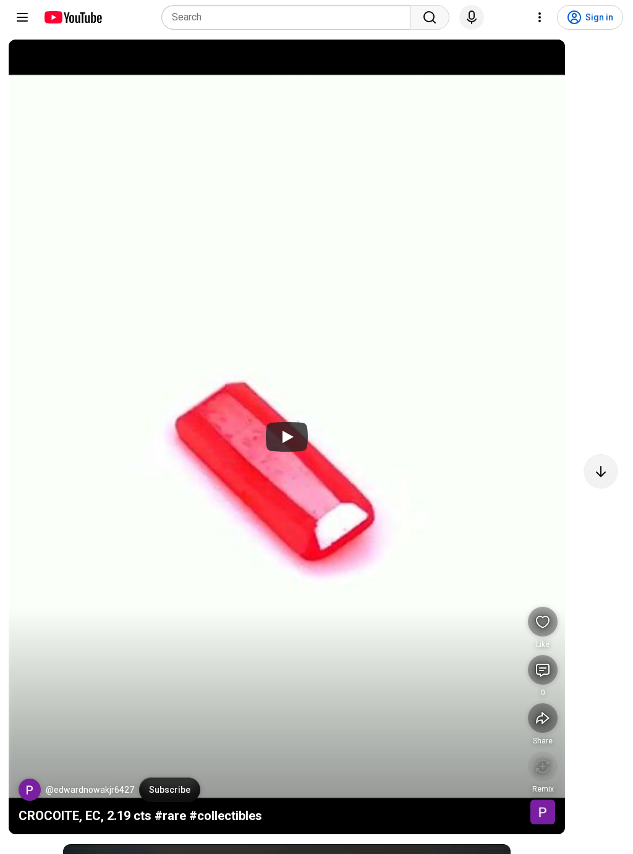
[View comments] (543, 670)
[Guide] (22, 17)
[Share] (543, 718)
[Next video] (601, 471)
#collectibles (225, 815)
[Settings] (539, 17)
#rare (170, 815)
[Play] (287, 437)
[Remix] (543, 766)
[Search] (429, 17)
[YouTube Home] (73, 17)
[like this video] (543, 621)
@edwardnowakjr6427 (90, 790)
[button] (30, 790)
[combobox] (289, 17)
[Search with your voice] (471, 17)
